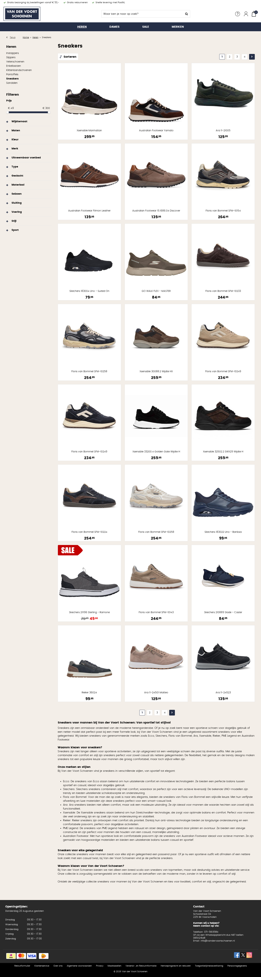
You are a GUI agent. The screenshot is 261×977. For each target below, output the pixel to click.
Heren (82, 26)
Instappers (12, 53)
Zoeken (186, 13)
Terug (12, 37)
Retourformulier (22, 966)
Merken (178, 26)
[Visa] (31, 956)
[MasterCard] (21, 956)
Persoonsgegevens (237, 966)
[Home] (30, 14)
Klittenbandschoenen (19, 70)
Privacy (99, 966)
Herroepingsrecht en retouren (176, 966)
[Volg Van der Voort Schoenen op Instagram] (249, 955)
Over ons (57, 966)
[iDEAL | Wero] (11, 956)
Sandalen (12, 83)
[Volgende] (252, 57)
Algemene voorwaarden (79, 966)
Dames (114, 26)
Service (237, 14)
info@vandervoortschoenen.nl (218, 941)
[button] (29, 121)
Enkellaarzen (13, 66)
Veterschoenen (15, 61)
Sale (145, 26)
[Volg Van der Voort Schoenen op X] (243, 955)
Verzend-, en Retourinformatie (141, 966)
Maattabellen (114, 966)
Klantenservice (41, 966)
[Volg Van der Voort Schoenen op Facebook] (237, 955)
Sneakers (12, 79)
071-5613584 (211, 932)
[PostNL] (43, 956)
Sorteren (70, 56)
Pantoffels (12, 74)
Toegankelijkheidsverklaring (209, 966)
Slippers (10, 57)
